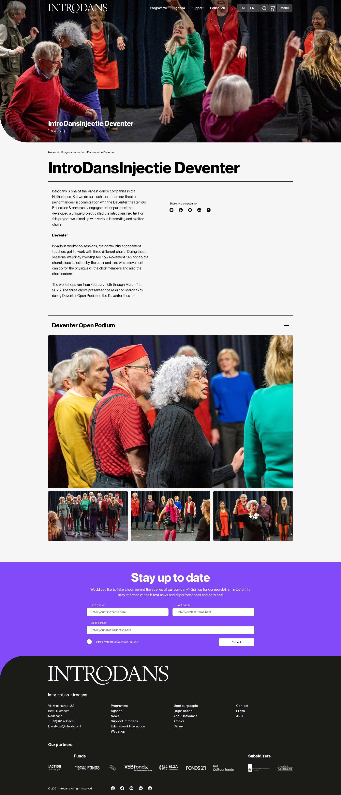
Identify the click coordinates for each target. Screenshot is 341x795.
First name (98, 605)
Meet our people (185, 706)
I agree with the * (117, 642)
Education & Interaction (128, 726)
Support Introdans (124, 721)
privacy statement (126, 642)
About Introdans (185, 716)
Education (217, 8)
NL (244, 8)
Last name (183, 605)
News (115, 716)
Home (51, 152)
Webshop (118, 731)
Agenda (179, 8)
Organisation (182, 711)
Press (240, 711)
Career (178, 726)
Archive (179, 721)
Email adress (99, 623)
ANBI (240, 716)
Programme (158, 8)
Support (197, 8)
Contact (242, 706)
